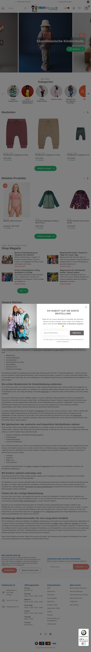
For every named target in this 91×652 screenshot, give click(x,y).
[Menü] (87, 630)
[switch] (83, 643)
